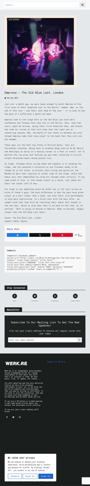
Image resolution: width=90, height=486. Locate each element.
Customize (15, 476)
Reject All (30, 476)
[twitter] (13, 417)
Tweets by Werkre (56, 361)
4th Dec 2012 (12, 98)
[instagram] (19, 417)
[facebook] (7, 417)
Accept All (45, 476)
